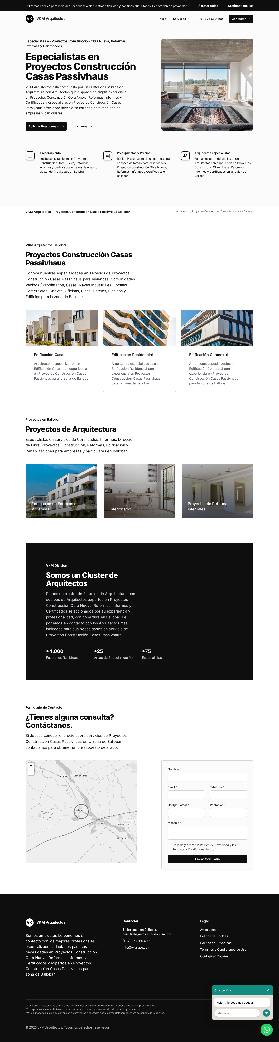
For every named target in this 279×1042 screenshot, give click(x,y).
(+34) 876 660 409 (136, 941)
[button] (81, 811)
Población (218, 805)
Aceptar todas (208, 5)
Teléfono (217, 787)
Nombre (174, 769)
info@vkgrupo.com (136, 947)
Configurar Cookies (214, 956)
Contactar (239, 18)
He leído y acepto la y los (204, 847)
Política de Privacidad (214, 845)
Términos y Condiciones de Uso (193, 849)
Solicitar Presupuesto (44, 126)
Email (172, 787)
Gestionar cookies (240, 5)
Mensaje (175, 822)
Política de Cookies (214, 936)
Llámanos (80, 126)
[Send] (266, 1013)
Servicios (179, 18)
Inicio (162, 18)
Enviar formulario (207, 859)
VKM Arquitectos (50, 18)
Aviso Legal (208, 930)
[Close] (268, 990)
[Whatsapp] (267, 1030)
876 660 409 (214, 18)
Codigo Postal (178, 805)
